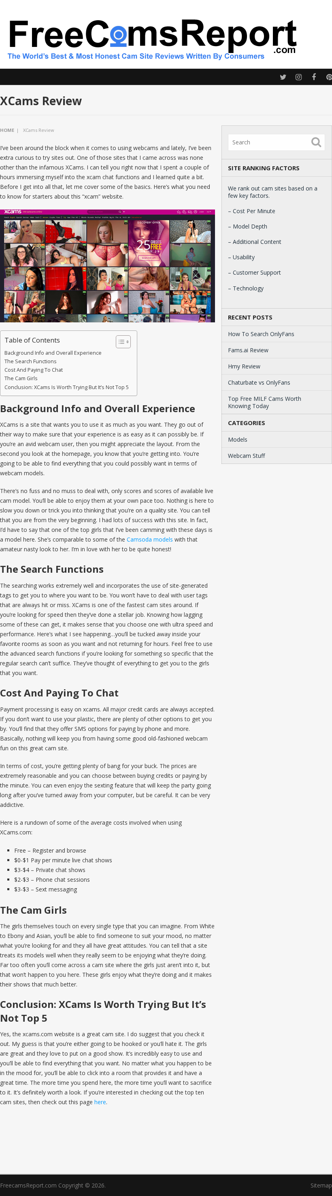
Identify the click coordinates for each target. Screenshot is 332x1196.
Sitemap (321, 1185)
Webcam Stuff (246, 455)
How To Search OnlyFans (261, 334)
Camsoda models (150, 539)
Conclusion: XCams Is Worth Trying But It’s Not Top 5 (66, 387)
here (100, 1102)
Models (237, 439)
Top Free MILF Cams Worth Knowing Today (264, 402)
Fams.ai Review (248, 350)
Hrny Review (244, 366)
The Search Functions (30, 361)
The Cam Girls (21, 378)
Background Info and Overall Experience (53, 352)
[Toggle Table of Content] (119, 342)
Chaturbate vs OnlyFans (259, 382)
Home (7, 130)
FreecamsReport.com (28, 1185)
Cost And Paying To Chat (33, 369)
